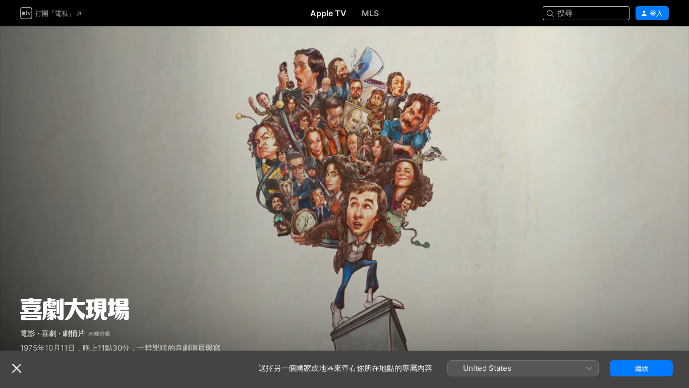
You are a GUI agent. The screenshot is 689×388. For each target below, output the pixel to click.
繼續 (641, 368)
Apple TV (328, 13)
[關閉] (16, 368)
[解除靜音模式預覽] (662, 46)
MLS (370, 13)
